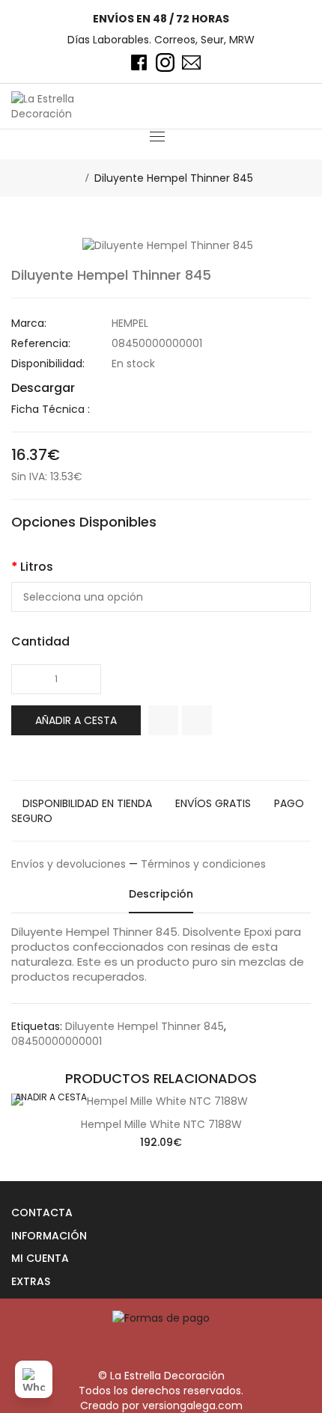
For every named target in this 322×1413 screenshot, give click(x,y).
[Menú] (157, 136)
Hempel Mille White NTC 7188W (161, 1124)
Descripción (161, 893)
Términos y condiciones (203, 863)
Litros (36, 566)
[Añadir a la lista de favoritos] (163, 720)
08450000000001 (56, 1041)
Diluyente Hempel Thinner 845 (173, 178)
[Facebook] (139, 62)
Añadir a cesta (76, 720)
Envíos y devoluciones (68, 863)
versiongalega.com (192, 1405)
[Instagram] (165, 62)
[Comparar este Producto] (197, 720)
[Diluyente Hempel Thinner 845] (167, 245)
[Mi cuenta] (278, 106)
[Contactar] (191, 62)
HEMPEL (130, 323)
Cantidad (40, 641)
